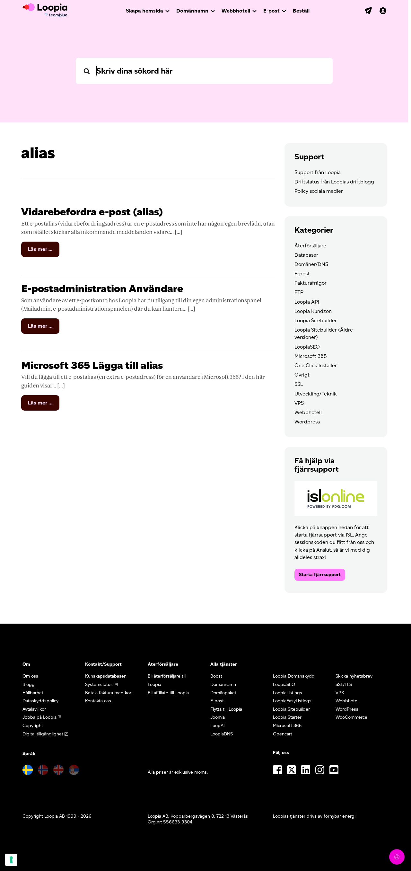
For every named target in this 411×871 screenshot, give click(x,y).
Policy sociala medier (318, 191)
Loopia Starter (287, 717)
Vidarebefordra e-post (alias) (92, 211)
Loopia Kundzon (313, 311)
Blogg (28, 684)
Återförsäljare (310, 246)
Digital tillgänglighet (42, 734)
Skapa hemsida (144, 11)
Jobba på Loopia (39, 717)
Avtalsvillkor (34, 709)
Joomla (217, 717)
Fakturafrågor (310, 283)
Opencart (282, 734)
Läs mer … (43, 251)
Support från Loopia (317, 172)
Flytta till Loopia (226, 709)
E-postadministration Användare (102, 288)
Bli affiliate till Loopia (168, 693)
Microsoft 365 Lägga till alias (92, 365)
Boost (216, 676)
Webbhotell (236, 11)
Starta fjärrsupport (320, 574)
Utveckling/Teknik (315, 394)
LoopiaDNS (221, 734)
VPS (299, 403)
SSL (298, 384)
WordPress (347, 709)
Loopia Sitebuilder (315, 320)
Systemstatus (99, 684)
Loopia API (306, 302)
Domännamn (192, 11)
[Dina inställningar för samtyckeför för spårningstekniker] (11, 860)
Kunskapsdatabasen (106, 676)
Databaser (306, 255)
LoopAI (217, 725)
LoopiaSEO (307, 347)
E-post (271, 11)
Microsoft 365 (310, 356)
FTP (298, 292)
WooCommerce (351, 717)
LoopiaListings (287, 693)
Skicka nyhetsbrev (354, 676)
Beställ (301, 11)
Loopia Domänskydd (294, 676)
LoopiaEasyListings (292, 701)
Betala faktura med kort (109, 693)
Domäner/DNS (311, 264)
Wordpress (307, 422)
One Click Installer (315, 365)
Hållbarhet (32, 693)
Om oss (30, 676)
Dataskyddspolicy (40, 701)
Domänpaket (223, 693)
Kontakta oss (98, 701)
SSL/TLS (344, 684)
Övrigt (302, 375)
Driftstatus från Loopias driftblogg (334, 182)
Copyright (32, 725)
